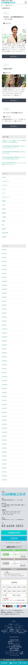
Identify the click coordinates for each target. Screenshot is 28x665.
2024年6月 (4, 352)
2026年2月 (4, 273)
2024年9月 (4, 340)
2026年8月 (4, 249)
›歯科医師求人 (4, 631)
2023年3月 (4, 412)
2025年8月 (4, 297)
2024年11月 (4, 333)
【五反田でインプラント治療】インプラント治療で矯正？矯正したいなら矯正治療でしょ (14, 141)
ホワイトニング (5, 197)
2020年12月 (4, 475)
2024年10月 (4, 336)
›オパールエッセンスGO (12, 653)
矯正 (3, 224)
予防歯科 (4, 201)
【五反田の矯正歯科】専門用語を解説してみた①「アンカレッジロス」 (14, 152)
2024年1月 (4, 372)
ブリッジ (4, 189)
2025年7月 (4, 301)
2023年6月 (4, 400)
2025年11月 (4, 285)
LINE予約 (14, 663)
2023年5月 (4, 404)
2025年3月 (4, 317)
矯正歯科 (4, 228)
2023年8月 (4, 392)
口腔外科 (4, 209)
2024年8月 (4, 344)
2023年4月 (4, 408)
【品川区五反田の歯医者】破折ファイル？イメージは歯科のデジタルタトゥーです (14, 163)
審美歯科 (4, 213)
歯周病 (3, 220)
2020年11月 (4, 479)
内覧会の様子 (7, 69)
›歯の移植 (17, 645)
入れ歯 (3, 205)
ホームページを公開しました (13, 113)
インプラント (5, 185)
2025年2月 (4, 321)
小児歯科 (4, 217)
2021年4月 (4, 467)
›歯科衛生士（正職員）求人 (15, 631)
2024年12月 (4, 329)
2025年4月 (4, 313)
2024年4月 (4, 360)
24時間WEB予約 (14, 532)
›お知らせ (17, 629)
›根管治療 (16, 648)
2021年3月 (4, 471)
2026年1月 (4, 277)
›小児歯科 (21, 653)
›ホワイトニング (16, 641)
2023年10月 (4, 384)
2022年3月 (4, 460)
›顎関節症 (16, 650)
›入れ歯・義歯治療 (11, 647)
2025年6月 (4, 305)
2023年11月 (4, 380)
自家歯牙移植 (5, 232)
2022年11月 (4, 428)
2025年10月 (4, 289)
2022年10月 (4, 432)
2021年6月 (4, 464)
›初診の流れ (10, 627)
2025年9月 (4, 293)
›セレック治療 (19, 652)
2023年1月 (4, 420)
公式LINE (14, 538)
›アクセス (6, 629)
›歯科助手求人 (21, 632)
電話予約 (5, 663)
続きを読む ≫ (14, 56)
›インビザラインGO (14, 655)
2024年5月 (4, 356)
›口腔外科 (11, 650)
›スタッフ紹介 (17, 627)
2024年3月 (4, 364)
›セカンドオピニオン (10, 652)
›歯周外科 (11, 648)
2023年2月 (4, 416)
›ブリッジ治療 (11, 645)
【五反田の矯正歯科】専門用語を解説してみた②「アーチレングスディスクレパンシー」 (14, 146)
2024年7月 (4, 348)
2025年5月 (4, 309)
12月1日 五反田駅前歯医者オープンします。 (13, 18)
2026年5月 (4, 261)
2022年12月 (4, 424)
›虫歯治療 (11, 640)
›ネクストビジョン (9, 626)
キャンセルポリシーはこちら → (14, 543)
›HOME (10, 624)
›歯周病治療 (19, 647)
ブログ (3, 193)
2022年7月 (4, 444)
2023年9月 (4, 388)
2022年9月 (4, 436)
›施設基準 (11, 629)
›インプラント (16, 643)
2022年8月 (4, 440)
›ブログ (22, 629)
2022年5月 (4, 452)
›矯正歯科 (10, 643)
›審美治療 (10, 641)
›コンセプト (16, 624)
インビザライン (5, 181)
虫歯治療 (4, 236)
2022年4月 (4, 456)
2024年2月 (4, 368)
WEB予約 (24, 663)
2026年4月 (4, 265)
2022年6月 (4, 448)
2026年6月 (4, 257)
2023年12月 (4, 376)
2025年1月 (4, 325)
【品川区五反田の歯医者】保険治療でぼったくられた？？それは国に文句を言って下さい (13, 157)
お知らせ (4, 177)
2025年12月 (4, 281)
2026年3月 (4, 269)
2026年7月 (4, 253)
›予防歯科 (16, 640)
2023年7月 (4, 396)
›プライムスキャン (19, 626)
